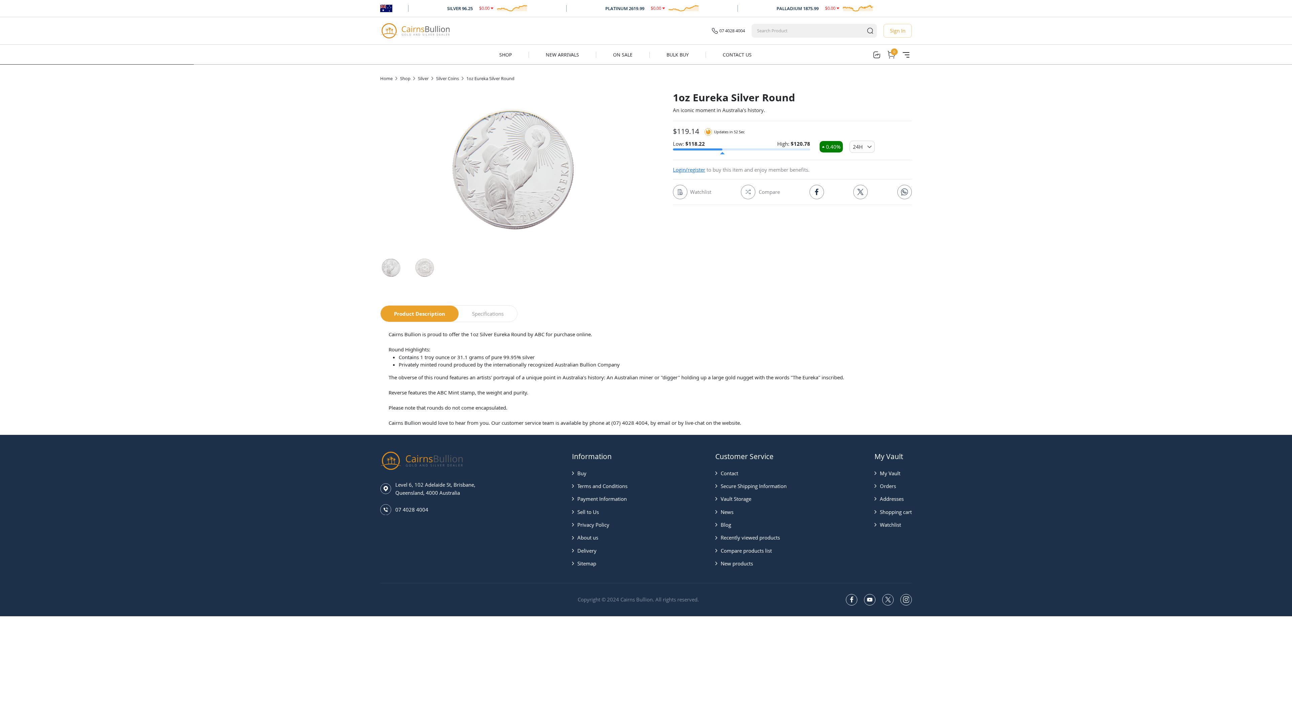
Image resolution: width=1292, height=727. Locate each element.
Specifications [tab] (488, 313)
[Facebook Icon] (817, 192)
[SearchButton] (870, 31)
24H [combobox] (858, 146)
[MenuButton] (906, 55)
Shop (505, 54)
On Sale (623, 54)
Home (386, 78)
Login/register (689, 169)
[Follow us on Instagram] (906, 599)
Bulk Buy (678, 54)
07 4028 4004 (732, 31)
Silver (423, 78)
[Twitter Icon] (860, 192)
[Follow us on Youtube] (869, 599)
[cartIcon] (891, 55)
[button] (599, 473)
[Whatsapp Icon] (904, 192)
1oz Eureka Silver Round (490, 78)
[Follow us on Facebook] (851, 599)
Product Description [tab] (419, 313)
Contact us (737, 54)
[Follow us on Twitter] (888, 599)
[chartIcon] (876, 55)
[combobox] (808, 30)
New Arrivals (562, 54)
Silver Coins (447, 78)
